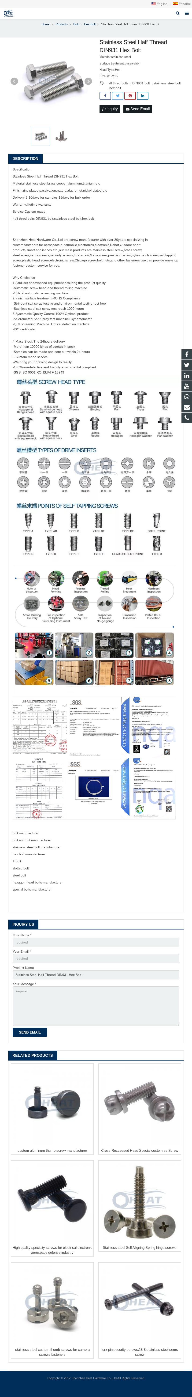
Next (88, 81)
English (161, 4)
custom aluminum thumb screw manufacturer (52, 1150)
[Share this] (105, 96)
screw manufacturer (84, 240)
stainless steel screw (108, 250)
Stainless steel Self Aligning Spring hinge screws (140, 1248)
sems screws (39, 255)
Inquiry (112, 109)
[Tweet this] (117, 96)
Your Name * (22, 935)
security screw (60, 255)
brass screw (132, 250)
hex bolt (115, 88)
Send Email (139, 109)
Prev (14, 81)
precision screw (119, 255)
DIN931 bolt (141, 83)
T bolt (17, 861)
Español (184, 4)
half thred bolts (118, 83)
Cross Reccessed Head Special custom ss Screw (139, 1150)
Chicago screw (85, 260)
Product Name (23, 968)
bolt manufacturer (26, 833)
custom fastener (25, 245)
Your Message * (24, 984)
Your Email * (22, 951)
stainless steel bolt (167, 83)
